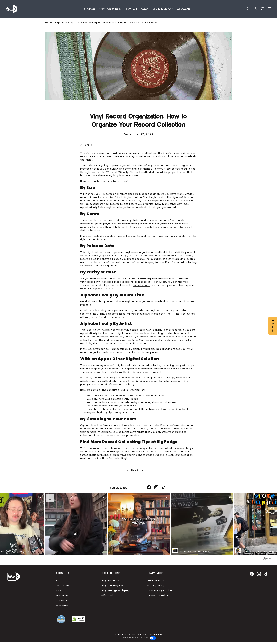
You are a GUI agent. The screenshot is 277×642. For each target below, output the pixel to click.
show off (161, 281)
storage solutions (153, 454)
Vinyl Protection (111, 580)
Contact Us (62, 585)
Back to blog (140, 470)
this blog (154, 451)
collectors (112, 313)
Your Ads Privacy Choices (134, 638)
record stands (141, 285)
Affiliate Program (157, 580)
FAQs (59, 590)
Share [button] (88, 144)
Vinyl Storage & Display (115, 590)
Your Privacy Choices (160, 590)
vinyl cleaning (128, 454)
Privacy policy (155, 585)
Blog (58, 580)
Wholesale (62, 605)
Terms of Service (157, 595)
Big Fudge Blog (64, 22)
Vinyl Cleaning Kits (112, 585)
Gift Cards (107, 595)
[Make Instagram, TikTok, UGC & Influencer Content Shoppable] (267, 559)
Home (48, 22)
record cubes (105, 435)
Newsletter (62, 595)
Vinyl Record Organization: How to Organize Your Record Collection (117, 22)
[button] (185, 8)
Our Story (61, 600)
